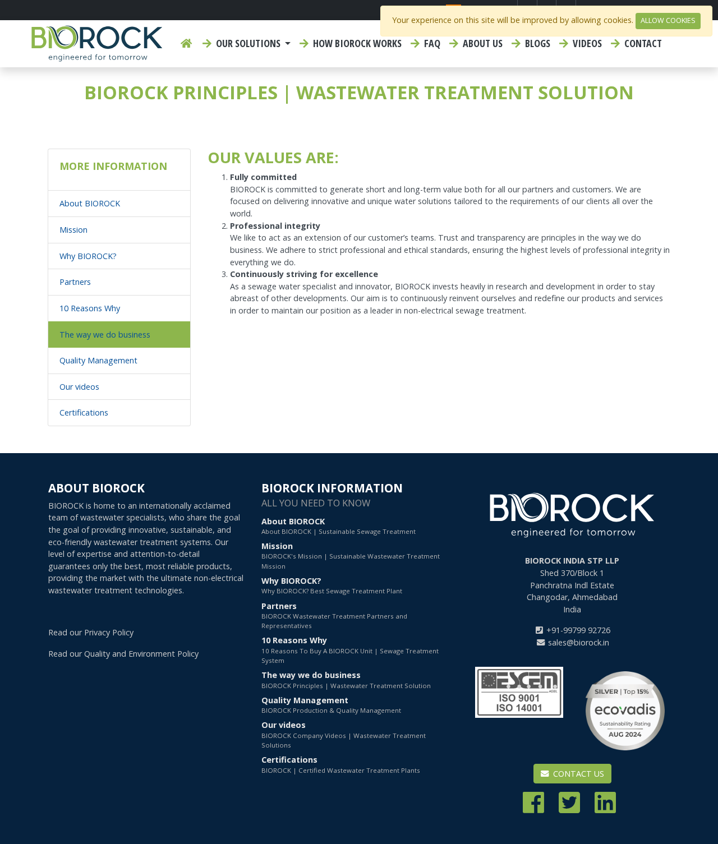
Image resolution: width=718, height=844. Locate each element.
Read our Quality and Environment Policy (123, 653)
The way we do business (104, 334)
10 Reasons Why (89, 308)
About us (482, 43)
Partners (75, 281)
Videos (586, 43)
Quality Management (98, 360)
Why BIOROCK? (88, 256)
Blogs (536, 43)
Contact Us (577, 773)
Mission (73, 229)
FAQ (431, 43)
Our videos (79, 386)
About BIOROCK (89, 203)
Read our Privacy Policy (91, 632)
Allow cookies (668, 20)
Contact (642, 43)
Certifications (83, 412)
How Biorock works (356, 43)
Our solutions (248, 43)
